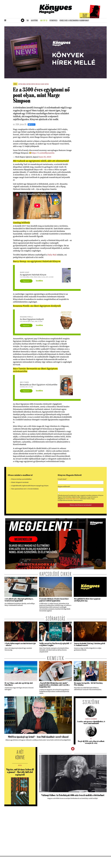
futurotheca (53, 20)
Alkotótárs (35, 20)
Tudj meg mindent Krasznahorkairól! (85, 16)
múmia (24, 84)
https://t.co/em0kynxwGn (42, 153)
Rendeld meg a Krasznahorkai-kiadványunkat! (75, 20)
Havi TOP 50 (44, 20)
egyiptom (20, 84)
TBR (28, 20)
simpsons (28, 84)
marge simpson (45, 84)
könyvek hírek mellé (36, 84)
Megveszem (26, 281)
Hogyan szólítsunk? (64, 486)
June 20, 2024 (45, 157)
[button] (5, 20)
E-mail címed (62, 479)
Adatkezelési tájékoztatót (72, 498)
